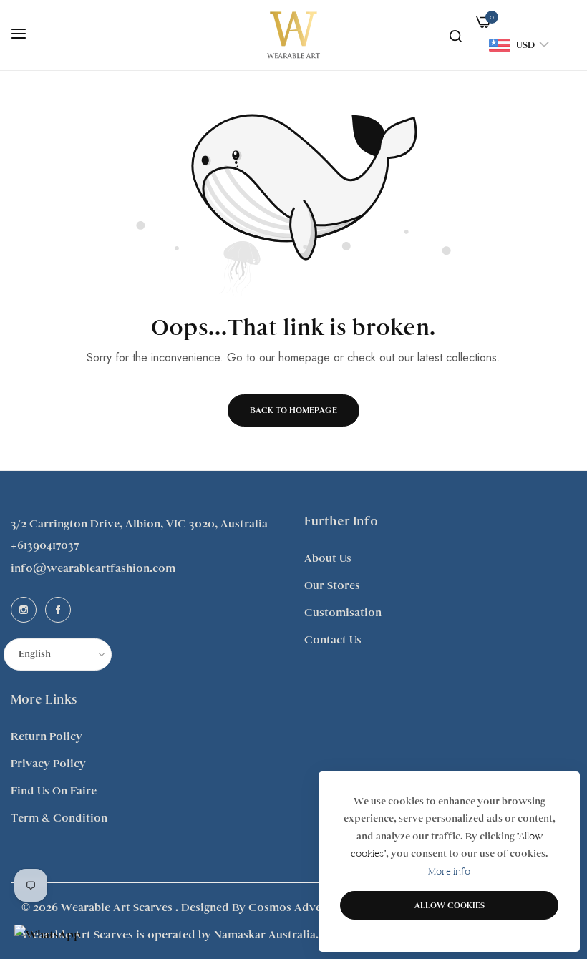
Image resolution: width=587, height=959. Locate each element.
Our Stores (332, 585)
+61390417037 (45, 545)
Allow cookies (449, 905)
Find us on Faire (54, 791)
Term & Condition (59, 818)
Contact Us (333, 640)
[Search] (456, 35)
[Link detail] (24, 610)
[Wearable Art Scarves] (293, 35)
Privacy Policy (48, 763)
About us (327, 558)
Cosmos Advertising (301, 907)
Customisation (343, 612)
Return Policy (46, 736)
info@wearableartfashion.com (93, 568)
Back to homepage (293, 410)
